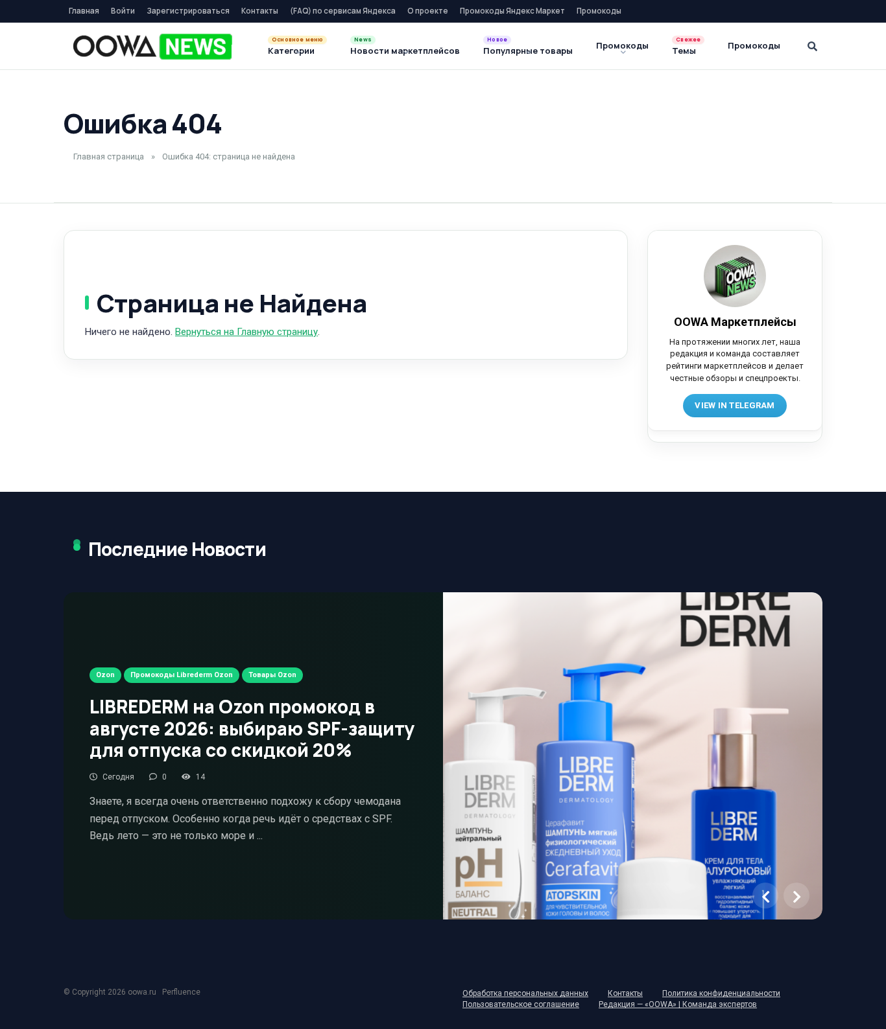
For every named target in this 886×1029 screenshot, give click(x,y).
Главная (84, 11)
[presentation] (765, 895)
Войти (123, 11)
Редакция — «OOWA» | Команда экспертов (678, 1004)
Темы (684, 50)
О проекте (427, 11)
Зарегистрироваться (188, 11)
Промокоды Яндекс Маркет (512, 11)
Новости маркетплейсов (405, 50)
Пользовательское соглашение (520, 1004)
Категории (291, 50)
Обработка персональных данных (525, 993)
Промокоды (599, 11)
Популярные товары (528, 50)
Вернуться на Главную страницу (246, 332)
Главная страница (108, 156)
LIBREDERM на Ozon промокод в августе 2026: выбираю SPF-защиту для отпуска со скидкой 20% (252, 728)
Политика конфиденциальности (721, 993)
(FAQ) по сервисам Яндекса (343, 11)
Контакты (259, 11)
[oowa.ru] (152, 47)
